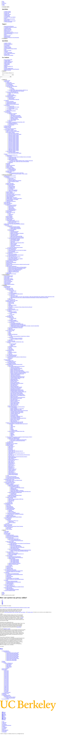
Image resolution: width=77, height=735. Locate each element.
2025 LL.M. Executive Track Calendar (14, 134)
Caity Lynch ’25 (11, 455)
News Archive (4, 669)
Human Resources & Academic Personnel (11, 32)
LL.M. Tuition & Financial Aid (11, 248)
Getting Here (4, 722)
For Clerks (10, 565)
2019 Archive (6, 677)
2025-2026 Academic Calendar (13, 133)
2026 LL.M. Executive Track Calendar (12, 131)
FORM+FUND (11, 521)
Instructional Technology (8, 33)
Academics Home (7, 80)
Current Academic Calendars (13, 108)
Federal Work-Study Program (11, 273)
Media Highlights (5, 668)
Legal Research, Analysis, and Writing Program (14, 480)
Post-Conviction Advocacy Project (16, 398)
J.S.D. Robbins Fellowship (12, 257)
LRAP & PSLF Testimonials (15, 245)
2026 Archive (6, 670)
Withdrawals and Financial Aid (13, 271)
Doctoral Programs (7, 111)
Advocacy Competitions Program (9, 482)
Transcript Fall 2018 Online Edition (12, 657)
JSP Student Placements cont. (13, 123)
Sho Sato (7, 667)
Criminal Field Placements (10, 508)
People (9, 332)
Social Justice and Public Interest (11, 86)
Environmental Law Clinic (10, 301)
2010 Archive (6, 685)
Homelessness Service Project (15, 388)
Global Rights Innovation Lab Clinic (12, 309)
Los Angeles (12, 432)
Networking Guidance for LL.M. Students (13, 571)
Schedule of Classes (7, 14)
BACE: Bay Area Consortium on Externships (15, 514)
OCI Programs (8, 577)
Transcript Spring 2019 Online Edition (12, 656)
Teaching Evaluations (7, 47)
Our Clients (12, 314)
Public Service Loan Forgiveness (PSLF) (17, 242)
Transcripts (8, 164)
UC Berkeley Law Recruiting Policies (12, 573)
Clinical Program (7, 287)
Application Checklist (14, 118)
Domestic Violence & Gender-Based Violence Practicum (13, 526)
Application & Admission (12, 113)
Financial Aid (6, 224)
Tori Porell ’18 (10, 453)
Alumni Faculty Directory (10, 585)
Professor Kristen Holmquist (13, 474)
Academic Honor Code (12, 157)
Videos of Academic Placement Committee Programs (15, 586)
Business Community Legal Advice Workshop (18, 372)
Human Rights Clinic (9, 316)
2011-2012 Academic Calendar (13, 147)
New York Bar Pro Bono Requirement (12, 477)
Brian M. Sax (10, 357)
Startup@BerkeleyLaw (8, 517)
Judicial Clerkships (9, 555)
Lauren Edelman (9, 664)
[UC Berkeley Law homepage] (38, 710)
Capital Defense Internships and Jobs (16, 293)
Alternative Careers (9, 567)
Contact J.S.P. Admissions (12, 190)
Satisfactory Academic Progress (13, 270)
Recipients (10, 358)
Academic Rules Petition (12, 158)
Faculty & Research (6, 274)
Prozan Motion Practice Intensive (13, 484)
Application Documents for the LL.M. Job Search (14, 570)
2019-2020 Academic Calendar (13, 139)
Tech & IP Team (11, 500)
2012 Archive (6, 683)
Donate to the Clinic (11, 299)
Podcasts (3, 661)
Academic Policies (7, 60)
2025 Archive (6, 671)
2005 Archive (6, 690)
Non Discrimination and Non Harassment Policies (14, 574)
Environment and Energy (10, 83)
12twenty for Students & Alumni (9, 590)
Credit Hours (10, 162)
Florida (11, 427)
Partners (11, 345)
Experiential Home (7, 286)
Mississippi (12, 434)
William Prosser (8, 666)
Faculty (9, 93)
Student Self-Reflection (14, 321)
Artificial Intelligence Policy (13, 159)
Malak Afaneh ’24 (11, 462)
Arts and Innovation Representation (16, 368)
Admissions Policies (9, 200)
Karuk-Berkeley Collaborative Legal (16, 416)
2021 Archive (6, 675)
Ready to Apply (11, 178)
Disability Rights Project (14, 380)
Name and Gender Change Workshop (16, 393)
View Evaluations (7, 16)
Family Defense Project (14, 384)
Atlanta (11, 425)
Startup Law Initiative (14, 401)
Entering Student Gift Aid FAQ (15, 228)
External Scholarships (14, 232)
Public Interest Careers (10, 541)
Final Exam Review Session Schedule (10, 48)
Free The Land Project (14, 414)
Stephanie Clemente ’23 (12, 468)
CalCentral (6, 51)
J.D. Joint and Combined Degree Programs (15, 247)
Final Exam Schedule (7, 50)
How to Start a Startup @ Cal (13, 520)
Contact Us (10, 121)
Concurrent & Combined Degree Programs (13, 194)
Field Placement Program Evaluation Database (14, 516)
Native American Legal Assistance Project (17, 394)
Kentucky (12, 429)
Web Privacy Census (6, 628)
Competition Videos (9, 502)
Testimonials (8, 504)
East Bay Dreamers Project (14, 382)
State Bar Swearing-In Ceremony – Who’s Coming (18, 173)
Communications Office (6, 695)
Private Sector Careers (10, 537)
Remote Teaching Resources (9, 26)
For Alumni (6, 580)
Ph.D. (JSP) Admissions (8, 203)
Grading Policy (8, 575)
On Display (4, 662)
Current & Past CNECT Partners (13, 438)
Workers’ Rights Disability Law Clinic (16, 421)
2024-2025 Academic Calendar (13, 135)
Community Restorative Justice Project (16, 412)
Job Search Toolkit (7, 533)
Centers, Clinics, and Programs (13, 92)
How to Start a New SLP (12, 405)
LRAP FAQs (12, 246)
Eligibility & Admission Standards (16, 117)
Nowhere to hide (30, 612)
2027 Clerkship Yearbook (14, 562)
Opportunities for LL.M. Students (11, 443)
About (9, 342)
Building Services (7, 36)
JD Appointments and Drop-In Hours (12, 536)
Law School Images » (5, 698)
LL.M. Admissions (7, 204)
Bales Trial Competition (12, 496)
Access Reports (11, 349)
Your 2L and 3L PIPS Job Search (15, 546)
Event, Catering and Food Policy (9, 53)
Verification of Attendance (10, 165)
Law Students (8, 518)
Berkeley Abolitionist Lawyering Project (17, 408)
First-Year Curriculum (10, 101)
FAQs (9, 182)
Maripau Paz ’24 (11, 464)
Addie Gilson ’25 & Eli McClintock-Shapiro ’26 (16, 452)
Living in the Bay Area (10, 193)
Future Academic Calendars (10, 151)
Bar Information (9, 171)
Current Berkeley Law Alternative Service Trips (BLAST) (18, 423)
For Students (5, 38)
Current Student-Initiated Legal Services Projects (16, 366)
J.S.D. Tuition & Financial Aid (11, 255)
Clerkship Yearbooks (11, 558)
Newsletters (10, 307)
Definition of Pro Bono (12, 361)
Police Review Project (14, 396)
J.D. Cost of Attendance (12, 229)
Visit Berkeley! (10, 214)
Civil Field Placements (10, 507)
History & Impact (9, 529)
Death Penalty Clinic (9, 289)
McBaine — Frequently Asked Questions (17, 487)
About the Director (9, 527)
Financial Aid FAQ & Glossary (11, 260)
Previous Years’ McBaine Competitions (16, 490)
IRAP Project (10, 449)
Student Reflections (13, 312)
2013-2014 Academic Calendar (13, 145)
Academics (4, 79)
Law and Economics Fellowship (13, 99)
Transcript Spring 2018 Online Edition (12, 658)
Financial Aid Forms (9, 261)
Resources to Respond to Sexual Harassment (11, 37)
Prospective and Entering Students (14, 226)
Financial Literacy (9, 263)
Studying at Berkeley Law (10, 192)
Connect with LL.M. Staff (10, 212)
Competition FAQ (13, 493)
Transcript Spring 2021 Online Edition (12, 652)
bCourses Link (6, 13)
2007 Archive (6, 688)
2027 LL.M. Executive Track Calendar (14, 153)
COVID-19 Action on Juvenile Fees (16, 338)
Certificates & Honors (7, 125)
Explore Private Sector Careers (13, 538)
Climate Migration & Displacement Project (17, 376)
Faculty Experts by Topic (8, 276)
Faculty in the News (7, 282)
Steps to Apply (12, 114)
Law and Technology (9, 85)
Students (9, 333)
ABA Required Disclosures (6, 725)
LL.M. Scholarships (11, 251)
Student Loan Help (13, 243)
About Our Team (9, 265)
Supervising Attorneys (10, 444)
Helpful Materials (13, 488)
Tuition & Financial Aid (12, 209)
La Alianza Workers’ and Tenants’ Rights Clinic (18, 391)
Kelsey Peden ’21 (11, 471)
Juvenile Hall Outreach (14, 415)
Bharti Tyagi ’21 (11, 466)
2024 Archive (6, 672)
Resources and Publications (12, 334)
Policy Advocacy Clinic (10, 330)
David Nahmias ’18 (11, 450)
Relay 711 (3, 729)
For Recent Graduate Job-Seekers (11, 581)
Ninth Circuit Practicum (8, 525)
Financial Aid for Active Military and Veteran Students (17, 267)
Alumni (11, 291)
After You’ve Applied (12, 179)
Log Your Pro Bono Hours (10, 362)
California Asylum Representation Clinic (17, 373)
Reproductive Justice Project (15, 400)
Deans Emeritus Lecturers (8, 278)
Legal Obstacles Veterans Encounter (16, 392)
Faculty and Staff (11, 303)
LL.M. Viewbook (9, 219)
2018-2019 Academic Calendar (13, 140)
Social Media (4, 694)
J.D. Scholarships (11, 230)
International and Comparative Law (12, 91)
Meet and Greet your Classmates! (13, 222)
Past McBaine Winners (14, 489)
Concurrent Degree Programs (11, 102)
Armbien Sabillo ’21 (11, 470)
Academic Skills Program (8, 61)
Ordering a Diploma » (10, 167)
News (3, 1)
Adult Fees (10, 335)
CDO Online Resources (10, 583)
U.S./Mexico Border (13, 430)
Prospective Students (11, 97)
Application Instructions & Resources (14, 556)
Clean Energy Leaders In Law (15, 375)
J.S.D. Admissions (7, 202)
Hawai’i (11, 428)
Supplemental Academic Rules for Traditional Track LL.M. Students (19, 156)
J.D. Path (12, 88)
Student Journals (7, 63)
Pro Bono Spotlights (9, 445)
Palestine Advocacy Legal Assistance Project (17, 395)
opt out (22, 617)
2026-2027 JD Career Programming (12, 535)
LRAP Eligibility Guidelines (15, 238)
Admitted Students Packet (10, 220)
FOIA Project (10, 448)
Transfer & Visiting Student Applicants (14, 180)
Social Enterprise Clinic (10, 350)
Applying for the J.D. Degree (11, 177)
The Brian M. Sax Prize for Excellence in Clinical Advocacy (16, 356)
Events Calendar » (11, 124)
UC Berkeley (4, 731)
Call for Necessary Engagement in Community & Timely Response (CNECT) (19, 436)
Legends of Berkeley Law (8, 663)
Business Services (7, 30)
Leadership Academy (13, 235)
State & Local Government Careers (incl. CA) (16, 553)
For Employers (6, 572)
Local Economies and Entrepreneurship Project (18, 418)
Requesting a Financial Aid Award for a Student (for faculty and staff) (17, 264)
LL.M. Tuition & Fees (12, 249)
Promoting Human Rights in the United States (18, 324)
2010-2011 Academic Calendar (13, 148)
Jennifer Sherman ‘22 (11, 472)
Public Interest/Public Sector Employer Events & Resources (20, 543)
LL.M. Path (12, 89)
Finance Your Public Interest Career (14, 549)
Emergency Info (7, 19)
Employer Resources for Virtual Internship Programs (15, 579)
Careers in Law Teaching (8, 584)
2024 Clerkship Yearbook (14, 559)
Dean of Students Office (8, 59)
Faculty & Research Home (8, 275)
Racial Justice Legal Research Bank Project (17, 440)
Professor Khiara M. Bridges (13, 473)
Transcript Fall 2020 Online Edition (12, 653)
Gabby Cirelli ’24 (11, 458)
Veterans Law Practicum (8, 524)
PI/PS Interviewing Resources (15, 545)
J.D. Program (6, 100)
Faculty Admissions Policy (10, 195)
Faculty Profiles (6, 45)
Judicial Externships (9, 506)
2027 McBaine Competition (15, 486)
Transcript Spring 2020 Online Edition (12, 654)
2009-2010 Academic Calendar (13, 149)
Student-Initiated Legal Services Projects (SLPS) (14, 364)
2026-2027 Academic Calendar (11, 130)
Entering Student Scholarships (15, 227)
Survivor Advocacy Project (14, 402)
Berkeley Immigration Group (15, 369)
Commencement (7, 64)
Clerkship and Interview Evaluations (14, 563)
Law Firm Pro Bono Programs (11, 476)
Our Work (10, 313)
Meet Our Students (9, 191)
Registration (8, 163)
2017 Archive (6, 679)
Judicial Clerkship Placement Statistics (12, 589)
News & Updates (13, 244)
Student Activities (11, 94)
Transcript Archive (7, 651)
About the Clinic (11, 302)
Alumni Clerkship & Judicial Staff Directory (15, 557)
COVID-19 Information (8, 21)
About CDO (6, 532)
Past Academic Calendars (10, 132)
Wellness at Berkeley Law (8, 66)
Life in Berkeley (9, 211)
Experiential (4, 285)
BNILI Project (10, 447)
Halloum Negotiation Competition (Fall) (15, 492)
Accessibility (4, 728)
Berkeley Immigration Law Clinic (16, 409)
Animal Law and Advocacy (15, 367)
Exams (5, 49)
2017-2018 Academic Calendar (13, 141)
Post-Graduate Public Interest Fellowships (17, 547)
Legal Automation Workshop (15, 417)
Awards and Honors (7, 280)
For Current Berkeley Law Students (12, 199)
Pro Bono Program (7, 359)
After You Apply (11, 207)
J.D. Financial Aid (7, 44)
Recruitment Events (11, 187)
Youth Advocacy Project (14, 404)
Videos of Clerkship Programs (13, 564)
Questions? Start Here (10, 218)
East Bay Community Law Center (12, 300)
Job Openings (4, 724)
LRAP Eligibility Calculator (15, 239)
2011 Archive (6, 684)
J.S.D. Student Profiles (12, 120)
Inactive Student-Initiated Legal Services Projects (16, 406)
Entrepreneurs (8, 519)
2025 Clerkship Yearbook (14, 560)
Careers (4, 530)
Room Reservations (7, 35)
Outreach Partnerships (10, 196)
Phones (5, 34)
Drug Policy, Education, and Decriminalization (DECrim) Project (19, 454)
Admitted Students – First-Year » (11, 197)
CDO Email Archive (9, 568)
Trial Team (10, 501)
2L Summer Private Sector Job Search (16, 540)
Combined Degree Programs (11, 103)
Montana (11, 433)
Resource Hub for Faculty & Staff (9, 20)
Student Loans (8, 272)
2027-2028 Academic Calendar (13, 152)
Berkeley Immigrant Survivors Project (16, 370)
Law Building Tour (11, 188)
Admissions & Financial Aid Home (10, 175)
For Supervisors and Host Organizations (13, 513)
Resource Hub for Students (8, 55)
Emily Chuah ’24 (11, 461)
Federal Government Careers (13, 552)
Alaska (11, 424)
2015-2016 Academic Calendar (13, 143)
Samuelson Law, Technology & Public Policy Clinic (15, 341)
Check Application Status (14, 119)
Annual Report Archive (12, 355)
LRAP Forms (12, 241)
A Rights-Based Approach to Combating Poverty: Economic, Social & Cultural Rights (24, 325)
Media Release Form (7, 696)
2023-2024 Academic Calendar (13, 136)
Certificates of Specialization (11, 110)
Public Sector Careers (9, 551)
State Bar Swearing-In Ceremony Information (15, 172)
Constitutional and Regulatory (11, 95)
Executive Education (7, 126)
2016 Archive (6, 680)
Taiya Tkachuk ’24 (11, 460)
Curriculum (10, 87)
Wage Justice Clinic (13, 420)
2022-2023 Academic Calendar (13, 137)
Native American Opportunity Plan (16, 236)
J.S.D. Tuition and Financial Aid (15, 116)
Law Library (4, 3)
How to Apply (10, 365)
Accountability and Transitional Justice (16, 323)
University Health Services (8, 68)
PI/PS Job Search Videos (14, 548)
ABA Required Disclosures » (11, 201)
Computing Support (7, 28)
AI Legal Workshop (13, 407)
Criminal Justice (9, 82)
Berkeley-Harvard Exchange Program (12, 104)
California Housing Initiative (15, 374)
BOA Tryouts (10, 498)
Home (3, 592)
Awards (7, 475)
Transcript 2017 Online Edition (11, 659)
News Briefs (6, 691)
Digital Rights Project (14, 379)
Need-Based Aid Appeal (14, 231)
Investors (7, 523)
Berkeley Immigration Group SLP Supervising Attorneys (17, 456)
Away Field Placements (10, 509)
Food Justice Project (13, 385)
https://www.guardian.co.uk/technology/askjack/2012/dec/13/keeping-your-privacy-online (15, 607)
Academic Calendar (7, 11)
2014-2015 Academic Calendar (13, 144)
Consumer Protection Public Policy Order (17, 377)
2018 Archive (6, 678)
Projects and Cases (11, 294)
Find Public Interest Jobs (12, 544)
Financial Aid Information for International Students (16, 268)
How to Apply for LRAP (14, 240)
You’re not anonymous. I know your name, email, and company (14, 612)
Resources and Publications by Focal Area (15, 327)
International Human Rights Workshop (16, 389)
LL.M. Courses (8, 109)
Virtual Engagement (11, 186)
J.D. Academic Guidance (10, 168)
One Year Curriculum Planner (11, 128)
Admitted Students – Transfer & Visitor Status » (14, 198)
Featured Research (7, 283)
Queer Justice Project (13, 399)
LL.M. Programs (7, 105)
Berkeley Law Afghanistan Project (14, 437)
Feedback (3, 726)
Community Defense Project (15, 413)
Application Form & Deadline (15, 115)
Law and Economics (9, 96)
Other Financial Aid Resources (11, 266)
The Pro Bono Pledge (9, 360)
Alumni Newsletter (7, 692)
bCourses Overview (7, 12)
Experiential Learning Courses (9, 479)
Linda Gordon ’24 (11, 446)
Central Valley (12, 426)
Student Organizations (8, 62)
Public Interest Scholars (14, 234)
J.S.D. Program (8, 112)
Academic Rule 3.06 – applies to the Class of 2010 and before (18, 161)
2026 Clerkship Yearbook (14, 561)
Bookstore (6, 65)
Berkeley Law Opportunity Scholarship (17, 233)
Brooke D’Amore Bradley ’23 (13, 459)
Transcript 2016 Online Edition (11, 660)
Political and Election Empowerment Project (17, 397)
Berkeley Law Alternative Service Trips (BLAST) (14, 422)
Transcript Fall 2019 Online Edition (12, 655)
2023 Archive (6, 673)
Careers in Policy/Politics (12, 554)
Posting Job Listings (9, 576)
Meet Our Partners (9, 217)
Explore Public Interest (12, 542)
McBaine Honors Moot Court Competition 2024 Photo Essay (20, 491)
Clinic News (10, 298)
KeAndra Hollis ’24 (11, 463)
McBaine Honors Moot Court (13, 485)
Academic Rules (7, 15)
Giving (3, 4)
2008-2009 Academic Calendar (13, 150)
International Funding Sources (13, 252)
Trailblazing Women (5, 693)
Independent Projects (9, 442)
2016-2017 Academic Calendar (13, 142)
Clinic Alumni (12, 344)
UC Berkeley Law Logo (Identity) (10, 17)
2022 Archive (6, 674)
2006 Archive (6, 689)
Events (3, 2)
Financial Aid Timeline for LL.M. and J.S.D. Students (17, 250)
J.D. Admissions (7, 176)
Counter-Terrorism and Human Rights (16, 326)
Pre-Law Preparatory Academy (13, 181)
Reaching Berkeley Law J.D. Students (12, 578)
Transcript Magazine (5, 650)
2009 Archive (6, 686)
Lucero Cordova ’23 (11, 465)
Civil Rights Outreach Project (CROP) (16, 411)
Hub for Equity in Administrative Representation (18, 439)
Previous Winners (13, 494)
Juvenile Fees (10, 337)
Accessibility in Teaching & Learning (10, 27)
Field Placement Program (8, 503)
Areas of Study (6, 81)
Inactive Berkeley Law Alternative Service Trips (16, 431)
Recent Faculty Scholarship (8, 279)
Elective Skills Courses (10, 481)
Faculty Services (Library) (8, 31)
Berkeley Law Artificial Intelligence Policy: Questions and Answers (21, 160)
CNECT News (10, 441)
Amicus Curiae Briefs (14, 295)
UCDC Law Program (12, 512)
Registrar (5, 67)
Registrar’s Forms (9, 166)
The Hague (10, 510)
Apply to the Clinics (9, 288)
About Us (10, 310)
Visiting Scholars (11, 98)
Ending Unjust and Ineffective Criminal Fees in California (20, 336)
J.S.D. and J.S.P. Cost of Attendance (14, 256)
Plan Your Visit (10, 185)
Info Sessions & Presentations (11, 262)
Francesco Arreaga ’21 (12, 469)
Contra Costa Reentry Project (15, 378)
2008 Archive (6, 687)
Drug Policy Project (13, 381)
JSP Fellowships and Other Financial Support (15, 254)
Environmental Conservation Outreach (16, 383)
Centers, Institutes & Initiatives (9, 284)
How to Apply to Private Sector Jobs (14, 539)
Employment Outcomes (8, 587)
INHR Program (11, 511)
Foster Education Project (14, 386)
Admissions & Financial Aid (7, 174)
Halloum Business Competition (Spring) (15, 495)
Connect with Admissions (10, 184)
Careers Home (6, 531)
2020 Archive (6, 676)
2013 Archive (6, 682)
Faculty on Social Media (8, 281)
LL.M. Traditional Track (10, 107)
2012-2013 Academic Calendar (13, 146)
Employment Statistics (10, 588)
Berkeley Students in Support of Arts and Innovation (19, 410)
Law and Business (9, 84)
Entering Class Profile (10, 183)
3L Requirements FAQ (12, 169)
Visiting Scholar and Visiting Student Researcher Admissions (14, 223)
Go (12, 74)
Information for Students (12, 292)
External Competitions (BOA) (11, 497)
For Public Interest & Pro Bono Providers (13, 478)
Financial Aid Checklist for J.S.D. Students (15, 258)
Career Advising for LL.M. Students (10, 569)
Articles (3, 593)
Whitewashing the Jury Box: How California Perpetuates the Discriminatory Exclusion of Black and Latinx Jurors (29, 297)
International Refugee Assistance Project (17, 390)
